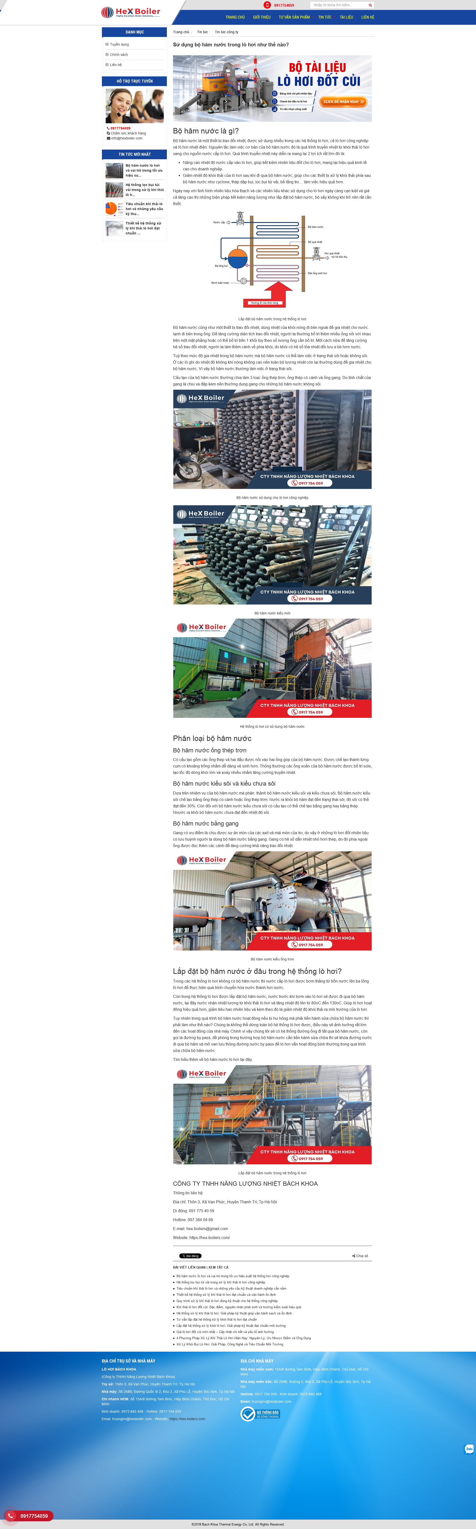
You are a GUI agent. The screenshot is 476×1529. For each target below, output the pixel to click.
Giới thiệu (261, 17)
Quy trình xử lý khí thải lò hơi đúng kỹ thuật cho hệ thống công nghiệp (227, 1301)
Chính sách (119, 55)
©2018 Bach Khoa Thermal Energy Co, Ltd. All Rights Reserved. (238, 1524)
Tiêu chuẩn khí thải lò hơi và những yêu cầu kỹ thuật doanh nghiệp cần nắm (231, 1288)
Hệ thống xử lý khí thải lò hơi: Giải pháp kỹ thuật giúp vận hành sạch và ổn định (234, 1313)
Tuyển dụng (119, 44)
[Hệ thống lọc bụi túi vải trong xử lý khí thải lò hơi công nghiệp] (114, 190)
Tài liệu (346, 17)
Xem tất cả (218, 1267)
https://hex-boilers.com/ (209, 1237)
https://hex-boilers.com (187, 1419)
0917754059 (284, 5)
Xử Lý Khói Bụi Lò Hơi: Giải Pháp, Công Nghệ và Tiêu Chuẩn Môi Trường (230, 1344)
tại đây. (246, 1059)
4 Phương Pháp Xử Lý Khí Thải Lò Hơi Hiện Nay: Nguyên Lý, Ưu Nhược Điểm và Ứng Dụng (244, 1338)
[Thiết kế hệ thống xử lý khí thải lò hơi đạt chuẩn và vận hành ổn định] (114, 228)
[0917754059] (10, 1516)
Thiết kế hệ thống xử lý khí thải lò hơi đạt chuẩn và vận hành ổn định (226, 1295)
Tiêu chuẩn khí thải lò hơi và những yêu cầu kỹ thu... (144, 209)
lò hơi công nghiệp (351, 140)
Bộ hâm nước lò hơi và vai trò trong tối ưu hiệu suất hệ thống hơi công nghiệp (233, 1276)
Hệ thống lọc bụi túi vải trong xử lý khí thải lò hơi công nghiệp (221, 1282)
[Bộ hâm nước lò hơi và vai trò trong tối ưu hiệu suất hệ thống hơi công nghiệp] (114, 170)
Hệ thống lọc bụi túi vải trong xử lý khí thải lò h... (145, 190)
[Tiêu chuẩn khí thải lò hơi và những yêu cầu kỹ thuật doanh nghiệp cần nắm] (114, 209)
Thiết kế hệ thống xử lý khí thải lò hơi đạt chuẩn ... (143, 228)
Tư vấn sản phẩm (294, 17)
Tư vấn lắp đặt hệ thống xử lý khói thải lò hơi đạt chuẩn (217, 1319)
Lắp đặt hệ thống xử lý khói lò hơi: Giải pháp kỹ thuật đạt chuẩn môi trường (231, 1326)
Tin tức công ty (226, 32)
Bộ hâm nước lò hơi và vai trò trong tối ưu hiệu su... (144, 170)
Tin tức (324, 17)
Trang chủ (235, 17)
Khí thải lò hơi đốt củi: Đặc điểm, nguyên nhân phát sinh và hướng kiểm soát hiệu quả (239, 1307)
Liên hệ (367, 17)
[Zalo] (469, 1449)
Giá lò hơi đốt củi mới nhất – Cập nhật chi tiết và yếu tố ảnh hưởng (225, 1332)
